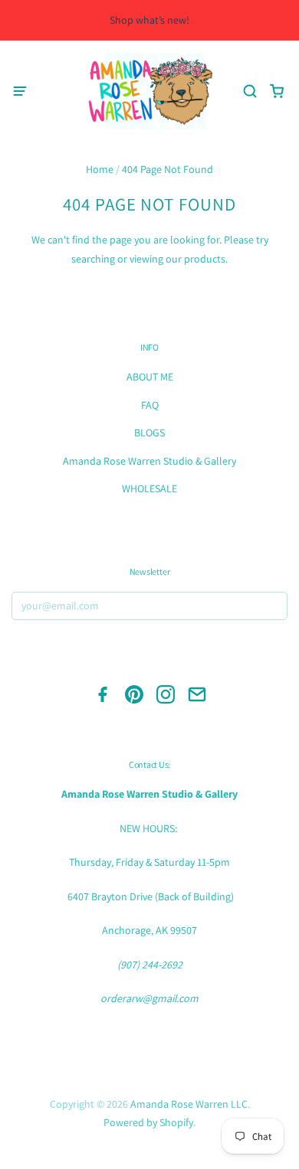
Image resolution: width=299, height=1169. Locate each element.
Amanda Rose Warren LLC (189, 1104)
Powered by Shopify (148, 1122)
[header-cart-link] (276, 91)
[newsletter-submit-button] (271, 608)
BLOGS (149, 432)
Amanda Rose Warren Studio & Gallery (149, 461)
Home (99, 169)
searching (93, 259)
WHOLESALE (149, 488)
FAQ (150, 405)
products (204, 259)
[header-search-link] (249, 91)
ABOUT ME (150, 377)
